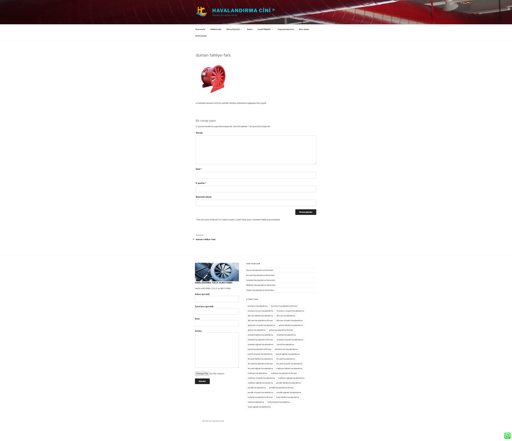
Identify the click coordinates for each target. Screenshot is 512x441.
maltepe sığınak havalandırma (291, 378)
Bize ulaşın (304, 29)
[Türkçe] (470, 3)
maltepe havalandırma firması (284, 373)
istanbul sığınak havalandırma (260, 344)
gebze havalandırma (256, 330)
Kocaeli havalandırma (285, 359)
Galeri (250, 29)
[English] (464, 3)
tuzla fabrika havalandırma (287, 397)
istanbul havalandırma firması (260, 339)
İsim (199, 169)
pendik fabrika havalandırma (288, 383)
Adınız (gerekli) (202, 294)
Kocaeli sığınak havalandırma (260, 368)
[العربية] (461, 3)
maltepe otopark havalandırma (261, 378)
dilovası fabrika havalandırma (260, 315)
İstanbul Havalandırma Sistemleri (260, 280)
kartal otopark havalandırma (260, 354)
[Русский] (468, 3)
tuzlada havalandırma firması (260, 397)
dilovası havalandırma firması (260, 320)
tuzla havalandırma (256, 402)
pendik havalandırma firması (281, 387)
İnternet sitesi (203, 197)
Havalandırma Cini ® (243, 10)
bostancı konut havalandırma (260, 311)
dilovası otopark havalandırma (289, 320)
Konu (197, 319)
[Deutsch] (466, 3)
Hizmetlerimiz (233, 29)
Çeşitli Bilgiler (264, 29)
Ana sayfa (200, 29)
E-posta (201, 183)
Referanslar (201, 36)
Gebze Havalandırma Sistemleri (260, 290)
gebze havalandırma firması (281, 330)
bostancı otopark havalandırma (290, 311)
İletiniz (198, 331)
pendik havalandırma (257, 387)
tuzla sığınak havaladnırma (259, 407)
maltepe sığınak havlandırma (260, 383)
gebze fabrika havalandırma (291, 325)
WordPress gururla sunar (213, 421)
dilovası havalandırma (285, 315)
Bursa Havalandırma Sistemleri (259, 270)
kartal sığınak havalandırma (288, 354)
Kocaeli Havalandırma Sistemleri (260, 275)
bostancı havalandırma (258, 306)
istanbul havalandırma (286, 335)
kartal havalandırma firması (259, 349)
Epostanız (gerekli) (204, 306)
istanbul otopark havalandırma (290, 339)
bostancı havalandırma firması (284, 306)
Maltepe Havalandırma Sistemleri (261, 285)
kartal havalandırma (285, 344)
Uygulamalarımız (286, 29)
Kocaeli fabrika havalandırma (260, 359)
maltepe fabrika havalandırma (289, 368)
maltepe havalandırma (257, 373)
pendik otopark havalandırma (260, 392)
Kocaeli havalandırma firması (260, 363)
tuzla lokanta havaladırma (279, 402)
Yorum (199, 133)
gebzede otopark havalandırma (261, 325)
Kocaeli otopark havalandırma (289, 363)
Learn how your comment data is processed (257, 219)
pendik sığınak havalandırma (289, 392)
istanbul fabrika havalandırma (260, 335)
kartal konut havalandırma (286, 349)
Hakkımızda (215, 29)
